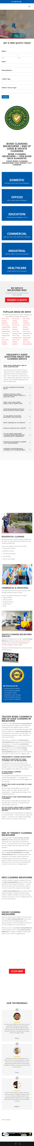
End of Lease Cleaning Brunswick (15, 321)
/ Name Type (6, 79)
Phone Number (7, 70)
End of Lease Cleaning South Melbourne (27, 337)
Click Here (17, 971)
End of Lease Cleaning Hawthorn (15, 342)
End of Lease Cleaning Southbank (5, 342)
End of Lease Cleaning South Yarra (6, 335)
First (3, 57)
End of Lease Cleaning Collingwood (26, 321)
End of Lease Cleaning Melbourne (5, 321)
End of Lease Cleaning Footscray (15, 327)
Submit (5, 97)
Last (19, 57)
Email (4, 61)
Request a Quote (17, 299)
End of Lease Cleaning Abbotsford (26, 327)
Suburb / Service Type (9, 87)
